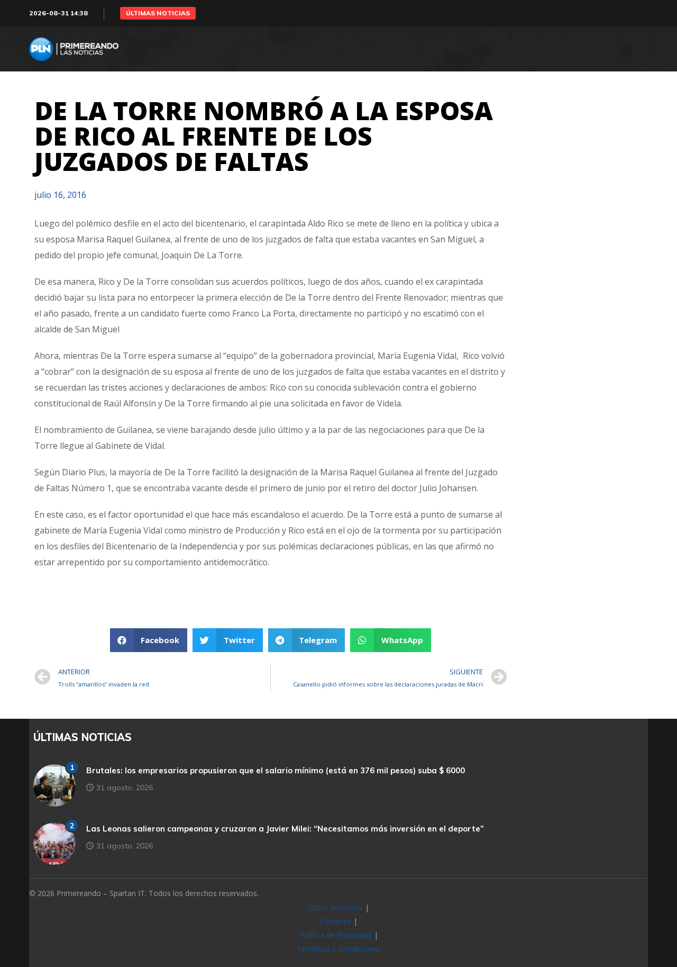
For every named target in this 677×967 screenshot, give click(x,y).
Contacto (335, 921)
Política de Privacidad (335, 935)
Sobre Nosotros (335, 907)
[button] (158, 13)
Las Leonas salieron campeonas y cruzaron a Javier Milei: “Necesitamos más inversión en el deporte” (285, 829)
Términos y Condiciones (338, 949)
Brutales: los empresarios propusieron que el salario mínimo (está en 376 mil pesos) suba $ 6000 (275, 770)
